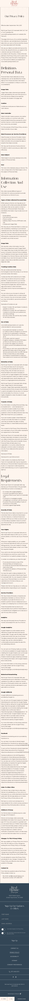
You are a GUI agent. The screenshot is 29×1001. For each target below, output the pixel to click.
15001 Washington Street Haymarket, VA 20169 (14, 896)
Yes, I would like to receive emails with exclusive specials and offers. (16, 933)
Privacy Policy (20, 928)
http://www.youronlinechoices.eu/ (15, 774)
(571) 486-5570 (18, 877)
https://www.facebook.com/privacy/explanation (14, 782)
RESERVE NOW (22, 998)
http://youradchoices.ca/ (8, 770)
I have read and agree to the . (15, 928)
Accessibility (14, 956)
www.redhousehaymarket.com (10, 34)
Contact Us (14, 948)
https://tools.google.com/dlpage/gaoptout (13, 712)
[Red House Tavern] (14, 889)
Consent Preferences (14, 964)
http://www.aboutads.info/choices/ (10, 767)
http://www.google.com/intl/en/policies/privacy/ (14, 669)
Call (11, 998)
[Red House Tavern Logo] (14, 6)
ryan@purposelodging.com (16, 876)
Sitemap (14, 960)
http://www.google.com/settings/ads (15, 706)
